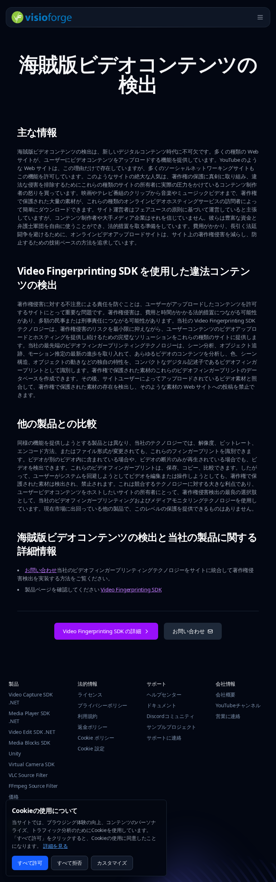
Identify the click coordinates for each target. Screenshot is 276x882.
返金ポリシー (92, 726)
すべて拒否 (69, 862)
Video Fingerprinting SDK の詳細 (102, 631)
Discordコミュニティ (170, 716)
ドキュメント (161, 705)
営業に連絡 (228, 716)
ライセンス (90, 694)
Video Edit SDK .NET (32, 731)
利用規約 (87, 716)
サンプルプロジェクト (171, 726)
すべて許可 (30, 862)
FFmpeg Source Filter (33, 785)
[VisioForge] (42, 17)
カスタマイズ (112, 862)
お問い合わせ (41, 569)
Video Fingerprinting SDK (131, 589)
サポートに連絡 (164, 737)
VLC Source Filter (28, 775)
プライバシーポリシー (102, 705)
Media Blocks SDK (29, 742)
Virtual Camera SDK (32, 764)
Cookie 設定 (91, 748)
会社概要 (225, 694)
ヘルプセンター (164, 694)
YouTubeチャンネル (238, 705)
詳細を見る (55, 845)
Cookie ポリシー (96, 737)
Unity (15, 753)
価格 (14, 796)
